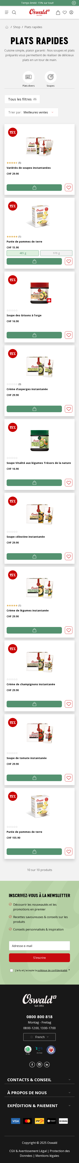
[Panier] (58, 12)
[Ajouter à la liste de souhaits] (68, 187)
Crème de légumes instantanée (28, 610)
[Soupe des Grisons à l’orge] (39, 288)
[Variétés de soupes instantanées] (39, 140)
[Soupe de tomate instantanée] (39, 730)
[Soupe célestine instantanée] (39, 509)
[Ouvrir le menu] (6, 12)
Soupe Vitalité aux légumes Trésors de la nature (39, 463)
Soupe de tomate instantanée (27, 758)
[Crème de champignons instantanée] (39, 657)
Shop (16, 27)
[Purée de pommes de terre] (39, 214)
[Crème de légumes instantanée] (39, 583)
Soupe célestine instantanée (26, 536)
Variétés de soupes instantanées (29, 167)
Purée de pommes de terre (24, 241)
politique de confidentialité (52, 970)
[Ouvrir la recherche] (14, 12)
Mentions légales (47, 1156)
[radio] (23, 253)
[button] (71, 12)
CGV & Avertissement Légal (28, 1151)
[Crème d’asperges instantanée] (39, 361)
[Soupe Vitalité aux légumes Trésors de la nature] (39, 435)
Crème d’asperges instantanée (27, 389)
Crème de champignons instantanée (31, 684)
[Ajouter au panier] (34, 187)
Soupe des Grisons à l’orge (24, 315)
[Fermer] (74, 3)
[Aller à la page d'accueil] (39, 12)
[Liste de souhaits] (64, 12)
